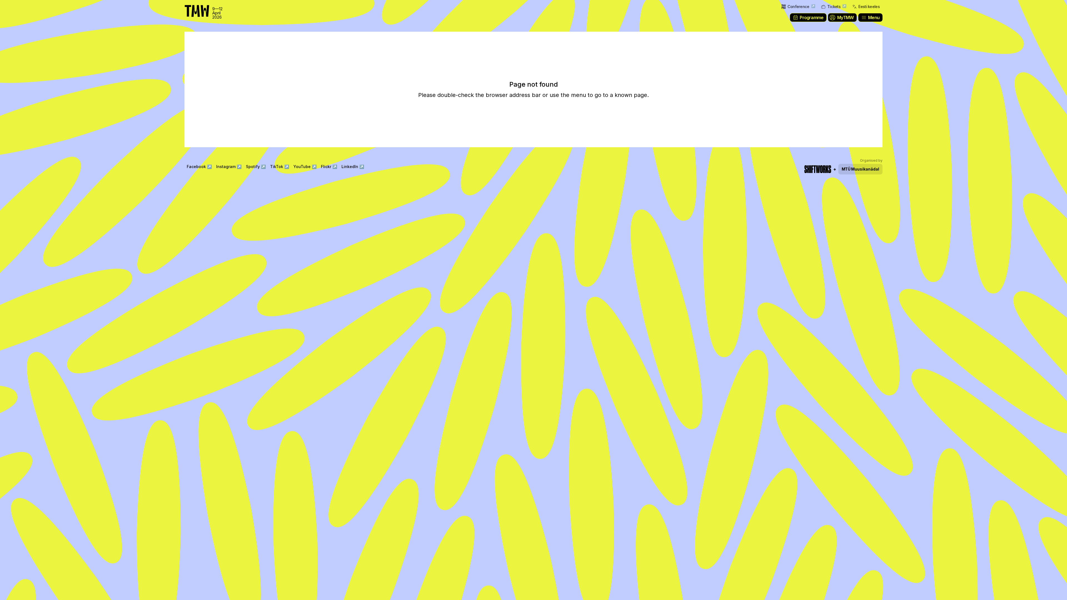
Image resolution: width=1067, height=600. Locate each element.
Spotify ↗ (256, 166)
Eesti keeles (869, 6)
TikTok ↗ (279, 166)
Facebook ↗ (199, 166)
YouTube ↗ (304, 166)
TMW (16, 7)
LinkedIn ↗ (352, 166)
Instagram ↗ (228, 166)
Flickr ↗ (329, 166)
